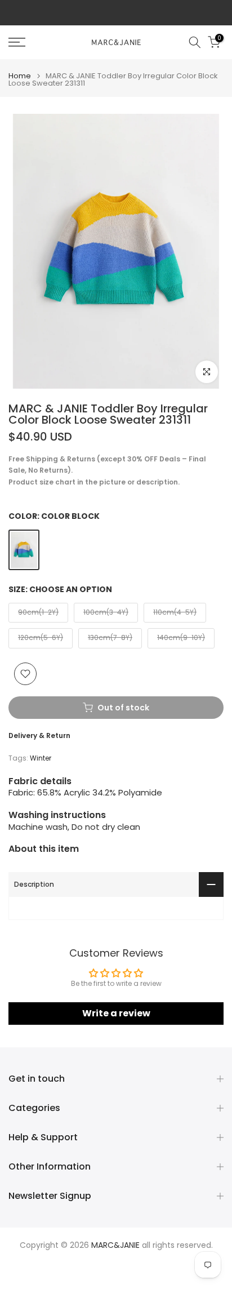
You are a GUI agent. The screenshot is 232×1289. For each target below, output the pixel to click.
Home (19, 75)
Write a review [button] (116, 1013)
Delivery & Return (39, 735)
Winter (40, 758)
